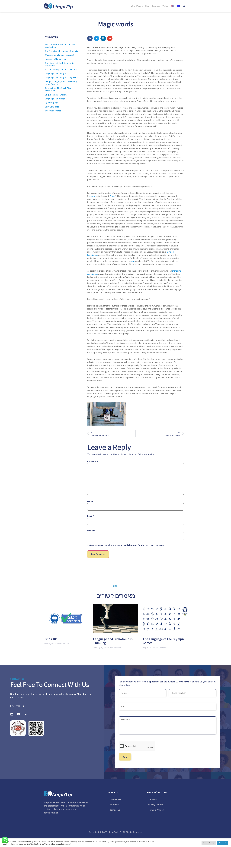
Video (165, 6)
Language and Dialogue (56, 98)
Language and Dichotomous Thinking (113, 641)
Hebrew (91, 196)
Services (156, 6)
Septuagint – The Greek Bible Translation (58, 89)
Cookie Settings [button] (209, 843)
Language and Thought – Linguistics (61, 77)
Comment (92, 461)
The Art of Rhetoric (53, 110)
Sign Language (51, 102)
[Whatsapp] (25, 714)
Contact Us (114, 810)
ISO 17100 (51, 639)
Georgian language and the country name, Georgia (61, 82)
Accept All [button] (223, 843)
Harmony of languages (55, 59)
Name (90, 501)
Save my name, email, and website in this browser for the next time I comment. (127, 545)
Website (91, 530)
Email (90, 516)
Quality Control (155, 804)
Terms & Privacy (156, 810)
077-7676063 (183, 681)
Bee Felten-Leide (106, 413)
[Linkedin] (11, 714)
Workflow (114, 804)
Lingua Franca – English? (56, 94)
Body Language (52, 106)
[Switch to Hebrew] (178, 6)
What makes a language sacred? (59, 55)
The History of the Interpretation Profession (60, 64)
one (133, 261)
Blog (147, 6)
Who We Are (137, 6)
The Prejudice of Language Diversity (61, 51)
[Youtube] (18, 714)
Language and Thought (56, 73)
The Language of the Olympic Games (164, 641)
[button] (184, 6)
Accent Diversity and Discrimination (61, 69)
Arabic (112, 196)
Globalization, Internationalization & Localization (61, 45)
